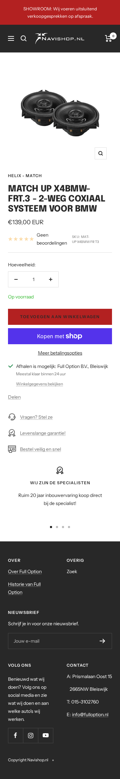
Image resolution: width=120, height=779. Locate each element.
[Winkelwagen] (108, 38)
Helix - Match (25, 175)
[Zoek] (24, 38)
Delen (14, 397)
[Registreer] (102, 641)
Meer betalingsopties (60, 353)
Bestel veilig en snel (40, 449)
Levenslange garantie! (43, 433)
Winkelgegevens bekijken (39, 383)
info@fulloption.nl (90, 714)
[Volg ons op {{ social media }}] (15, 735)
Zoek (72, 571)
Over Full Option (25, 571)
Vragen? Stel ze (36, 417)
